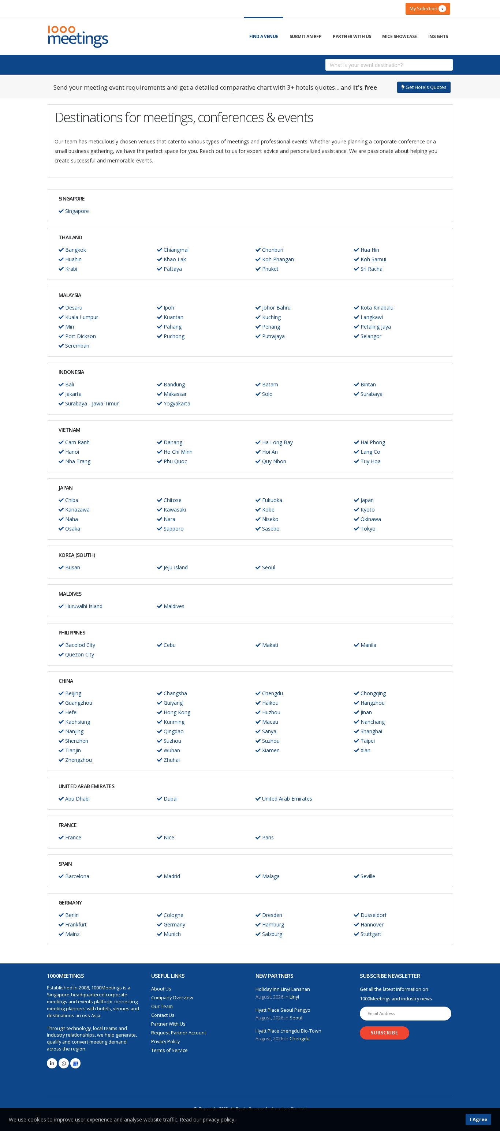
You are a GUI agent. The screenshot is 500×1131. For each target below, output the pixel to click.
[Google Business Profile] (75, 1063)
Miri (69, 326)
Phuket (270, 268)
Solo (267, 393)
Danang (172, 442)
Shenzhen (76, 740)
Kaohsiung (77, 721)
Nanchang (372, 721)
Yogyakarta (176, 403)
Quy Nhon (273, 461)
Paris (267, 837)
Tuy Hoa (370, 461)
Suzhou (171, 740)
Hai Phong (372, 442)
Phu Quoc (174, 461)
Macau (269, 721)
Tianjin (72, 750)
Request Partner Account (178, 1033)
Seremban (76, 345)
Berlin (71, 914)
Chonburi (272, 249)
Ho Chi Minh (177, 451)
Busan (72, 567)
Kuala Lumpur (81, 317)
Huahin (73, 259)
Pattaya (172, 268)
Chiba (71, 500)
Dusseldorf (373, 914)
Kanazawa (77, 509)
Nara (168, 519)
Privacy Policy (165, 1041)
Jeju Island (175, 567)
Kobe (268, 509)
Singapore (76, 210)
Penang (270, 326)
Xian (364, 750)
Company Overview (172, 998)
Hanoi (71, 451)
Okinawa (370, 519)
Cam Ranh (77, 442)
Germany (173, 924)
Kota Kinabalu (376, 307)
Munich (171, 933)
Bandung (173, 384)
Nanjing (73, 731)
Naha (71, 519)
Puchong (173, 336)
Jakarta (73, 393)
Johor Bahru (276, 307)
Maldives (173, 606)
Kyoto (367, 509)
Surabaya (371, 393)
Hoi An (269, 451)
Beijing (72, 693)
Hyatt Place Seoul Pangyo (282, 1010)
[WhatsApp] (64, 1063)
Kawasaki (174, 509)
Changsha (174, 693)
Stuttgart (370, 933)
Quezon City (79, 654)
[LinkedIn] (52, 1063)
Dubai (170, 798)
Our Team (162, 1006)
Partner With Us (352, 36)
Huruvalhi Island (83, 606)
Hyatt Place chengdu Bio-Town (288, 1031)
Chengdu (272, 693)
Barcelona (76, 876)
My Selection (426, 8)
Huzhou (270, 712)
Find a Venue (263, 36)
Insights (438, 36)
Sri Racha (371, 268)
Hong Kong (176, 712)
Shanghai (370, 731)
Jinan (365, 712)
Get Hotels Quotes (425, 87)
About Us (161, 989)
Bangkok (75, 249)
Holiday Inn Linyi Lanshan (282, 989)
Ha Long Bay (277, 442)
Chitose (172, 500)
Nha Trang (77, 461)
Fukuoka (271, 500)
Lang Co (369, 451)
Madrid (171, 876)
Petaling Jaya (375, 326)
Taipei (367, 740)
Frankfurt (75, 924)
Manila (367, 644)
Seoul (268, 567)
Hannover (371, 924)
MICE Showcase (399, 36)
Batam (269, 384)
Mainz (71, 933)
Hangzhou (372, 702)
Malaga (270, 876)
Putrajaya (273, 336)
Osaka (72, 528)
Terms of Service (169, 1050)
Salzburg (271, 933)
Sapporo (173, 528)
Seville (367, 876)
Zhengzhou (78, 759)
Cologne (172, 914)
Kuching (271, 317)
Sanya (268, 731)
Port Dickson (80, 336)
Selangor (370, 336)
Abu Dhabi (77, 798)
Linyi (294, 997)
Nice (168, 837)
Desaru (73, 307)
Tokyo (367, 528)
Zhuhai (171, 759)
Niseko (270, 519)
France (72, 837)
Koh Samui (372, 259)
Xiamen (270, 750)
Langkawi (371, 317)
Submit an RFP (306, 36)
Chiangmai (175, 249)
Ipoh (168, 307)
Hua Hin (369, 249)
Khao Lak (174, 259)
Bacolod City (79, 644)
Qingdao (173, 731)
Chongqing (372, 693)
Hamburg (272, 924)
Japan (366, 500)
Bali (69, 384)
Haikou (270, 702)
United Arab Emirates (286, 798)
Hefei (71, 712)
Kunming (173, 721)
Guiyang (172, 702)
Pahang (172, 326)
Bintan (367, 384)
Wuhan (171, 750)
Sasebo (270, 528)
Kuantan (172, 317)
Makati (269, 644)
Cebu (169, 644)
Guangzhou (78, 702)
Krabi (70, 268)
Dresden (271, 914)
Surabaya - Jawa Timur (91, 403)
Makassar (174, 393)
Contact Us (163, 1015)
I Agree (478, 1119)
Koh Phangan (277, 259)
